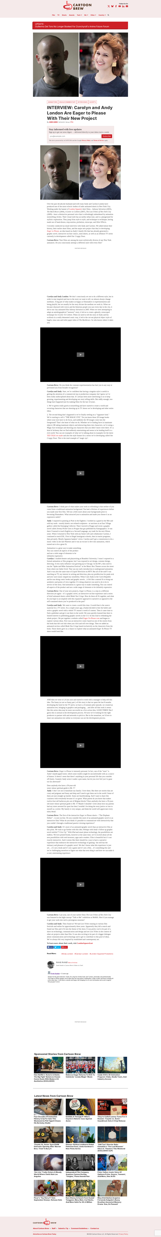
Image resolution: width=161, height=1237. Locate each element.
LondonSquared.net (85, 943)
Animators (52, 102)
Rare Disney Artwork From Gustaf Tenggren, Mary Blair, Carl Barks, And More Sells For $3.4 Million (80, 1200)
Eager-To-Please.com (91, 618)
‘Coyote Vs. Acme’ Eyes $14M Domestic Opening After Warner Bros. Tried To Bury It (47, 1146)
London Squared (75, 209)
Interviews (82, 102)
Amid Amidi (53, 122)
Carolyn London (82, 954)
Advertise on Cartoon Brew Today (44, 1234)
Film (53, 15)
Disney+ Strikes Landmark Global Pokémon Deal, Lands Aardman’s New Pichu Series (80, 1146)
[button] (80, 354)
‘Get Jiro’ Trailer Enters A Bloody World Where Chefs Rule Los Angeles (48, 1174)
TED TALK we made (55, 435)
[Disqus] (80, 993)
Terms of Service (99, 140)
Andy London (68, 954)
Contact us (94, 1228)
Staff (54, 1228)
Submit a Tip (63, 1228)
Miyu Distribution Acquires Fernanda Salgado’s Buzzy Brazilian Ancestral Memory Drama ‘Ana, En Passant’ (109, 1201)
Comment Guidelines (79, 1228)
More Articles (72, 962)
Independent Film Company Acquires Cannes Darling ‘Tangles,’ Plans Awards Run (78, 1174)
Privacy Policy (86, 140)
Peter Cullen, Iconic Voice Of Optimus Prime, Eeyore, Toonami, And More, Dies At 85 (112, 1174)
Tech (78, 15)
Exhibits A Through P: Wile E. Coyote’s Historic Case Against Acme (79, 1119)
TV (58, 15)
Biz (85, 15)
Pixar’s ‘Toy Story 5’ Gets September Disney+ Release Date (48, 1199)
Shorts (64, 15)
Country (101, 15)
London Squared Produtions (102, 954)
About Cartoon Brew (41, 1228)
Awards (71, 15)
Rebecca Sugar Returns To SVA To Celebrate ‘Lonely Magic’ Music (80, 1076)
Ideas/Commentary (67, 102)
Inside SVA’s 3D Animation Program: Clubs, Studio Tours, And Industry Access (112, 1077)
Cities (93, 15)
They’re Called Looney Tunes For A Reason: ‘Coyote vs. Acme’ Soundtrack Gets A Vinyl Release (112, 1119)
